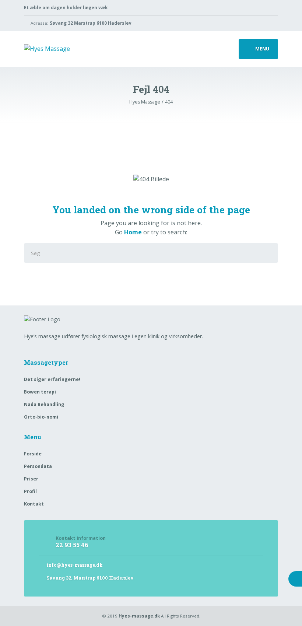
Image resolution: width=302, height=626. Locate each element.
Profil (30, 491)
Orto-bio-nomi (41, 417)
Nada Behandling (44, 404)
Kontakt (34, 504)
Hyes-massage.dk (139, 616)
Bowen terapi (40, 392)
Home (133, 232)
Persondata (38, 466)
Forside (33, 454)
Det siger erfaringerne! (52, 379)
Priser (31, 479)
